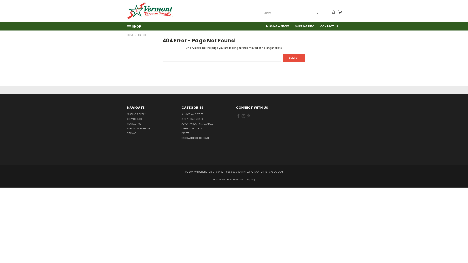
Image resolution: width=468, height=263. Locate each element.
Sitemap (131, 133)
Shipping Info (304, 26)
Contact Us (329, 26)
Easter (185, 133)
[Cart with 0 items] (340, 12)
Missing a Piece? (277, 26)
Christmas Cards (192, 128)
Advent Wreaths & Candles (197, 123)
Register (145, 128)
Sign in (131, 128)
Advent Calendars (192, 119)
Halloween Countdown (195, 138)
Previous (458, 251)
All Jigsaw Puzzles (192, 114)
